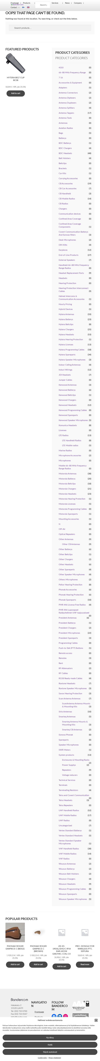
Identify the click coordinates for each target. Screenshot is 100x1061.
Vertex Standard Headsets (71, 836)
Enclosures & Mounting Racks (75, 760)
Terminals (63, 785)
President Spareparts (68, 638)
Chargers (63, 209)
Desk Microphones (67, 240)
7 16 (61, 78)
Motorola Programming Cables (73, 509)
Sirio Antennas (65, 712)
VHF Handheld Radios (69, 849)
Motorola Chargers (67, 489)
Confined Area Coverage (70, 219)
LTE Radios (63, 435)
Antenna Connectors (68, 93)
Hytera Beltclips (66, 324)
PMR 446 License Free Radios (72, 605)
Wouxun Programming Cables (72, 889)
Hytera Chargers (66, 329)
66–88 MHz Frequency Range (72, 73)
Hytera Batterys (66, 319)
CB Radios (63, 204)
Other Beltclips (66, 554)
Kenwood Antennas (68, 385)
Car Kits (62, 173)
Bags (61, 133)
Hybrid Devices (66, 309)
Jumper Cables (65, 380)
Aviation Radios (66, 128)
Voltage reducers (69, 775)
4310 (61, 68)
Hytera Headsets (66, 335)
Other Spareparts (67, 570)
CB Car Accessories (67, 189)
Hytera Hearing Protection (71, 339)
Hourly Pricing (65, 304)
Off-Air (62, 529)
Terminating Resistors (68, 790)
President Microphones (69, 633)
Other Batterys (65, 549)
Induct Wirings (65, 370)
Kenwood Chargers (67, 400)
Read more (85, 964)
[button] (96, 1020)
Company (78, 3)
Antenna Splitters (67, 108)
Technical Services (67, 780)
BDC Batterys (65, 143)
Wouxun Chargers (67, 879)
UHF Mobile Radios (68, 815)
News (67, 3)
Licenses (62, 430)
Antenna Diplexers (67, 98)
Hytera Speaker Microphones (72, 360)
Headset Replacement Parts (71, 273)
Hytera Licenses (66, 345)
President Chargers (67, 628)
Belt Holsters (65, 158)
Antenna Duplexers (67, 103)
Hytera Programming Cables (71, 350)
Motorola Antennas (67, 474)
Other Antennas (66, 539)
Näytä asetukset (50, 1051)
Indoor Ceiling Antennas (70, 365)
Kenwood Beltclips (67, 395)
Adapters (63, 88)
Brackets (63, 168)
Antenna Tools (65, 118)
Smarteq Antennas (67, 717)
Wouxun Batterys (67, 869)
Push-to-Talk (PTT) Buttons (71, 648)
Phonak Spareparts (67, 600)
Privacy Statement (55, 1058)
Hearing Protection (67, 283)
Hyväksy (50, 1037)
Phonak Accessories (68, 590)
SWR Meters (64, 750)
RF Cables (63, 673)
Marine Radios (65, 451)
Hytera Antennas (66, 314)
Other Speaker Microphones (72, 574)
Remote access (65, 653)
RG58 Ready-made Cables (70, 678)
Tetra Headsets (65, 800)
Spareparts (64, 740)
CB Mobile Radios (67, 199)
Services (55, 3)
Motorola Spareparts (68, 514)
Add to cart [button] (15, 93)
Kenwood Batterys (67, 390)
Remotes (63, 658)
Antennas (63, 123)
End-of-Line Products (68, 255)
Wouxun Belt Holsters (69, 874)
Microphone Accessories (70, 455)
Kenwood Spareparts (68, 415)
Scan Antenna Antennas (69, 699)
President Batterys (67, 623)
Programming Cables (68, 643)
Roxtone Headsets (67, 683)
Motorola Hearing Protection (72, 499)
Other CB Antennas (71, 544)
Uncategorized (65, 826)
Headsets (63, 278)
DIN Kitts (63, 245)
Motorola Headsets (67, 494)
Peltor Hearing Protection (70, 585)
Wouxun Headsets (67, 884)
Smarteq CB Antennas (72, 730)
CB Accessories (66, 184)
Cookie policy (42, 1058)
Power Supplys (69, 765)
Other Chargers (66, 559)
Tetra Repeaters (66, 805)
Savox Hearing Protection (70, 694)
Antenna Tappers (66, 113)
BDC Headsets (65, 153)
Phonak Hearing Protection (71, 595)
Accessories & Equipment (70, 83)
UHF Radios (64, 820)
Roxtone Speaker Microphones (73, 688)
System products (66, 755)
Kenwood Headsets (67, 405)
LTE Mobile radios (70, 445)
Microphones (65, 461)
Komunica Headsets (68, 425)
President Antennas (68, 618)
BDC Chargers (65, 148)
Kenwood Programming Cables (73, 410)
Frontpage (39, 1012)
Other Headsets (66, 564)
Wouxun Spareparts (68, 894)
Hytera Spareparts (67, 355)
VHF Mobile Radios (67, 854)
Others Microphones (68, 580)
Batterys (62, 138)
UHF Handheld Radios (69, 810)
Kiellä (50, 1044)
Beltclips (63, 163)
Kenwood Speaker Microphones (73, 420)
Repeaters (66, 770)
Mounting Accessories (69, 519)
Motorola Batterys (67, 479)
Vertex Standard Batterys (70, 831)
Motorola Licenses (67, 504)
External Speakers (67, 260)
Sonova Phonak (66, 735)
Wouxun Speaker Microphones (73, 899)
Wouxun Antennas (67, 864)
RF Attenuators (66, 668)
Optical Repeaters (67, 534)
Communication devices (70, 214)
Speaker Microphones (69, 745)
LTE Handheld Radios (71, 440)
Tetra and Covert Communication (74, 795)
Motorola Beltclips (67, 484)
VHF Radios (64, 859)
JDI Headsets (65, 375)
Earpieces (63, 250)
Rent (61, 663)
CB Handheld (65, 194)
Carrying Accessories (68, 178)
